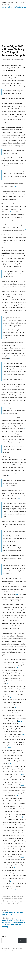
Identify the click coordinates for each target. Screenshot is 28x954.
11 (14, 402)
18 (7, 560)
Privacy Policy (12, 950)
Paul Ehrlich (14, 900)
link (19, 721)
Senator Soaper (17, 903)
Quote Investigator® (9, 2)
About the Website (15, 7)
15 (8, 475)
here (16, 186)
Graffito (8, 900)
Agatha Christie (7, 898)
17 (19, 526)
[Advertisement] (14, 24)
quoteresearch (6, 59)
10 (9, 358)
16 (19, 498)
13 (24, 441)
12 (24, 428)
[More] (25, 7)
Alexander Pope (16, 898)
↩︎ (17, 667)
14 (12, 464)
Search (4, 7)
